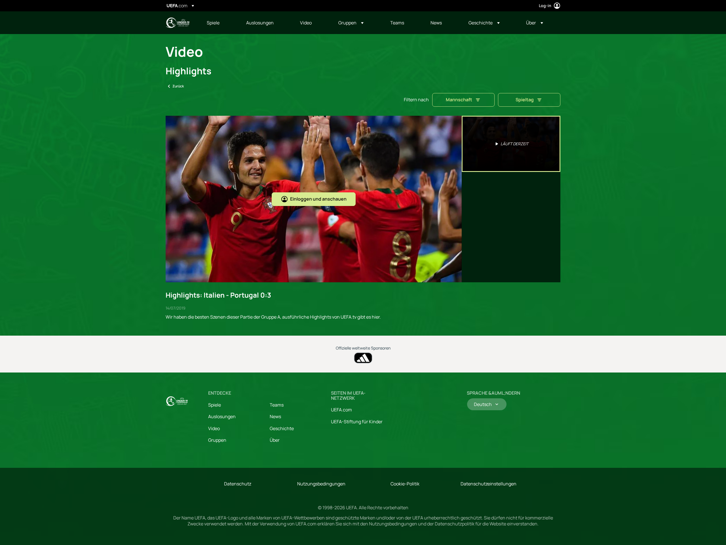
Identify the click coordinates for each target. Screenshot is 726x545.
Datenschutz (237, 484)
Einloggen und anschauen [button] (318, 199)
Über (275, 440)
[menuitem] (219, 22)
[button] (351, 22)
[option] (511, 144)
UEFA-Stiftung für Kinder (357, 421)
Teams (277, 405)
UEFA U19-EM (177, 22)
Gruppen (217, 440)
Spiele (214, 405)
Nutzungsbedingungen (321, 484)
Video (214, 428)
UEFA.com (341, 410)
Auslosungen (222, 416)
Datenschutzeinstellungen (488, 484)
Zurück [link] (178, 86)
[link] (213, 22)
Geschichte (282, 428)
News (275, 416)
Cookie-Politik (405, 484)
